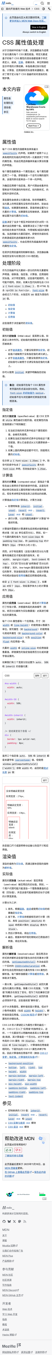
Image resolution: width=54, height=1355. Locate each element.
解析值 (8, 867)
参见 (6, 112)
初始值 (24, 215)
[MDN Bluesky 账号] (9, 1221)
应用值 (11, 316)
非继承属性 (18, 358)
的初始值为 (26, 393)
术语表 (5, 1329)
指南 (4, 1319)
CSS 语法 (13, 1126)
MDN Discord (9, 1290)
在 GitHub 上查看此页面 (17, 1172)
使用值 (21, 575)
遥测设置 (25, 1352)
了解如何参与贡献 (14, 1155)
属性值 (7, 98)
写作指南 (7, 1285)
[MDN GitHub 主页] (4, 1221)
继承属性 (17, 350)
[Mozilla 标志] (11, 1345)
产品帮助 (7, 1261)
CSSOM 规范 (27, 1014)
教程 (4, 1324)
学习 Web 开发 (9, 1314)
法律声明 (39, 1352)
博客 (4, 1240)
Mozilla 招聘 (8, 1245)
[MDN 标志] (8, 1208)
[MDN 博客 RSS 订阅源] (24, 1221)
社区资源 (7, 1280)
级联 (22, 908)
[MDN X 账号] (14, 1221)
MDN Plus (7, 1255)
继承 (7, 207)
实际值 (19, 863)
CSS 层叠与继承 (16, 1122)
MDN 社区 (7, 1274)
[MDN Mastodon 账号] (19, 1221)
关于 (4, 1235)
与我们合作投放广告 (12, 1250)
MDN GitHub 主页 (11, 1295)
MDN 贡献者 (11, 1168)
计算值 (12, 211)
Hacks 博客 (8, 1334)
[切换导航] (48, 3)
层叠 (20, 62)
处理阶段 (8, 102)
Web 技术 (7, 1309)
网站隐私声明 (9, 1352)
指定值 (12, 245)
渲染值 (7, 107)
